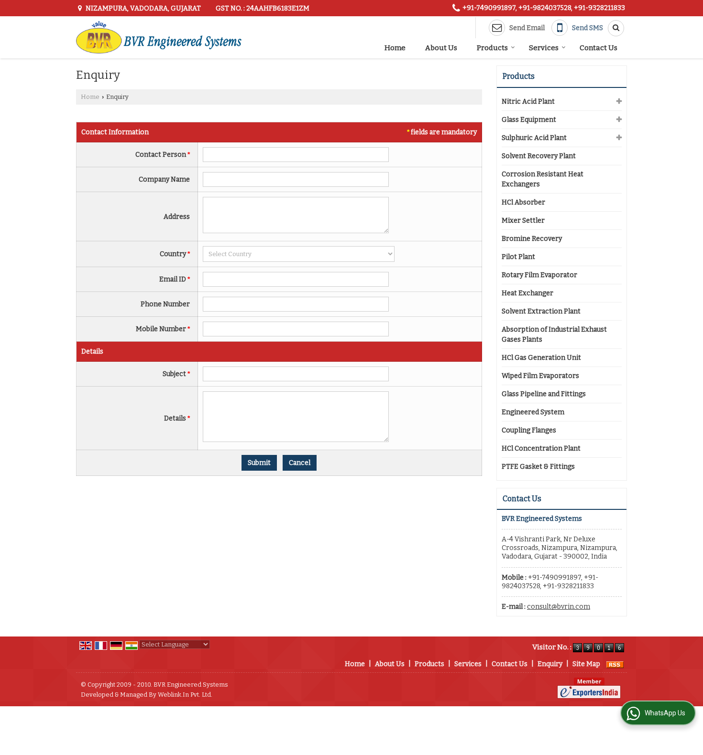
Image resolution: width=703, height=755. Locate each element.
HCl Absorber (523, 202)
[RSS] (615, 664)
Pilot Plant (518, 257)
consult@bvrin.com (558, 607)
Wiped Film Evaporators (540, 376)
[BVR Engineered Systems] (159, 37)
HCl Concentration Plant (541, 448)
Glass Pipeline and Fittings (544, 394)
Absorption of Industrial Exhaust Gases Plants (554, 334)
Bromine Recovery (532, 239)
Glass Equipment (529, 120)
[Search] (612, 28)
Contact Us (598, 47)
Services (544, 47)
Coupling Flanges (529, 430)
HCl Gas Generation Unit (541, 358)
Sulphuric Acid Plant (534, 138)
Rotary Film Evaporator (539, 275)
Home (395, 47)
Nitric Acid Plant (528, 101)
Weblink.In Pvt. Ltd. (185, 694)
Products (492, 47)
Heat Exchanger (527, 293)
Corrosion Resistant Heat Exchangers (542, 179)
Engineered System (533, 412)
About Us (441, 47)
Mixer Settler (523, 220)
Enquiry (550, 664)
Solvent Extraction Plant (541, 311)
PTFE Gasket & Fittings (538, 467)
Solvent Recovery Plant (539, 156)
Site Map (586, 664)
